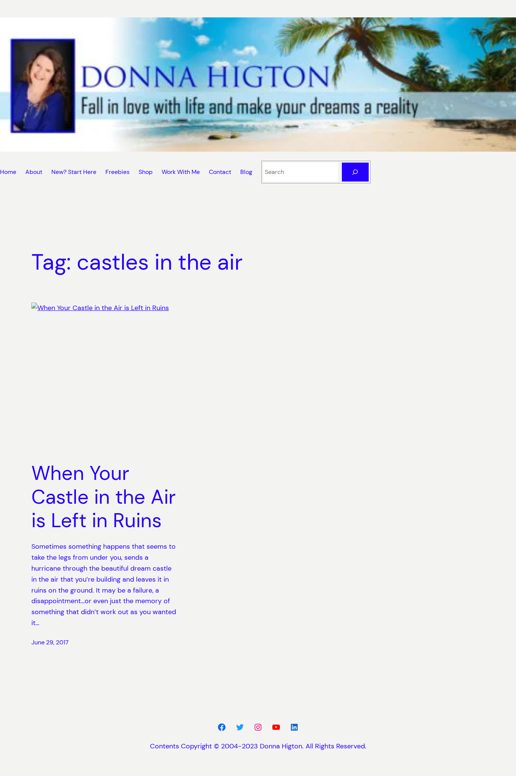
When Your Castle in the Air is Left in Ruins (103, 496)
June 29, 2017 (50, 642)
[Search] (355, 172)
